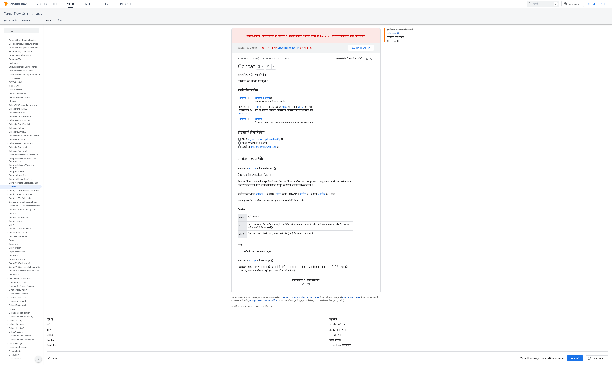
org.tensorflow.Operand (263, 146)
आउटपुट (242, 98)
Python (26, 20)
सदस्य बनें (575, 358)
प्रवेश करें (604, 4)
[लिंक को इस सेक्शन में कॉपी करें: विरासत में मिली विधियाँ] (267, 133)
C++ (38, 20)
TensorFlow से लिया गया (340, 345)
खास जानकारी (10, 20)
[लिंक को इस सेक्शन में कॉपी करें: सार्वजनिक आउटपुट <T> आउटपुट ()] (277, 260)
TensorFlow (243, 58)
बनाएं (257, 107)
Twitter (50, 340)
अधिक (59, 20)
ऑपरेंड (284, 107)
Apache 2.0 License (351, 297)
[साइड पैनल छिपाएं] (38, 359)
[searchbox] (21, 30)
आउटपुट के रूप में (262, 98)
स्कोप (263, 107)
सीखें (54, 3)
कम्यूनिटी (105, 3)
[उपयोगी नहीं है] (371, 58)
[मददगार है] (366, 58)
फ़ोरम (49, 330)
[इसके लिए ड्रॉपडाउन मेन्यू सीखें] (60, 4)
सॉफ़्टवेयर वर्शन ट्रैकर (337, 324)
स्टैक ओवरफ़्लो (335, 335)
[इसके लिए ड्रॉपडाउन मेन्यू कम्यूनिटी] (113, 4)
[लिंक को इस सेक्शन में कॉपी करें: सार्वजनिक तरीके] (261, 90)
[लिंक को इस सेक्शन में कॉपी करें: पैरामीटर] (248, 209)
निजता (55, 358)
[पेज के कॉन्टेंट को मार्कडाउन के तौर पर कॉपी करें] (269, 66)
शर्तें (48, 358)
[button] (21, 48)
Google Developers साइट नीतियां (263, 300)
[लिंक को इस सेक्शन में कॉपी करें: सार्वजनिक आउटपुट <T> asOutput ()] (280, 168)
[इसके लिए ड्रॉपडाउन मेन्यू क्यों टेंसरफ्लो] (134, 4)
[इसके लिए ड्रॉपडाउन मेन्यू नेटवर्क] (94, 4)
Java (39, 14)
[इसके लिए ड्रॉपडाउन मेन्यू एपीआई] (78, 4)
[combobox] (543, 4)
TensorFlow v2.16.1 (17, 14)
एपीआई (70, 3)
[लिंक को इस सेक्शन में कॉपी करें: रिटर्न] (245, 245)
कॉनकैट (242, 113)
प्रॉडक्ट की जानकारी (337, 330)
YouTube (51, 345)
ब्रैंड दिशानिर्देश (335, 340)
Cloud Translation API (288, 48)
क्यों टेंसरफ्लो (125, 3)
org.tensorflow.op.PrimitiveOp (264, 139)
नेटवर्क (87, 3)
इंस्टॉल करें (42, 3)
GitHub (592, 3)
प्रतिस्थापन (295, 36)
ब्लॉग (49, 324)
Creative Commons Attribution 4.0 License (300, 297)
